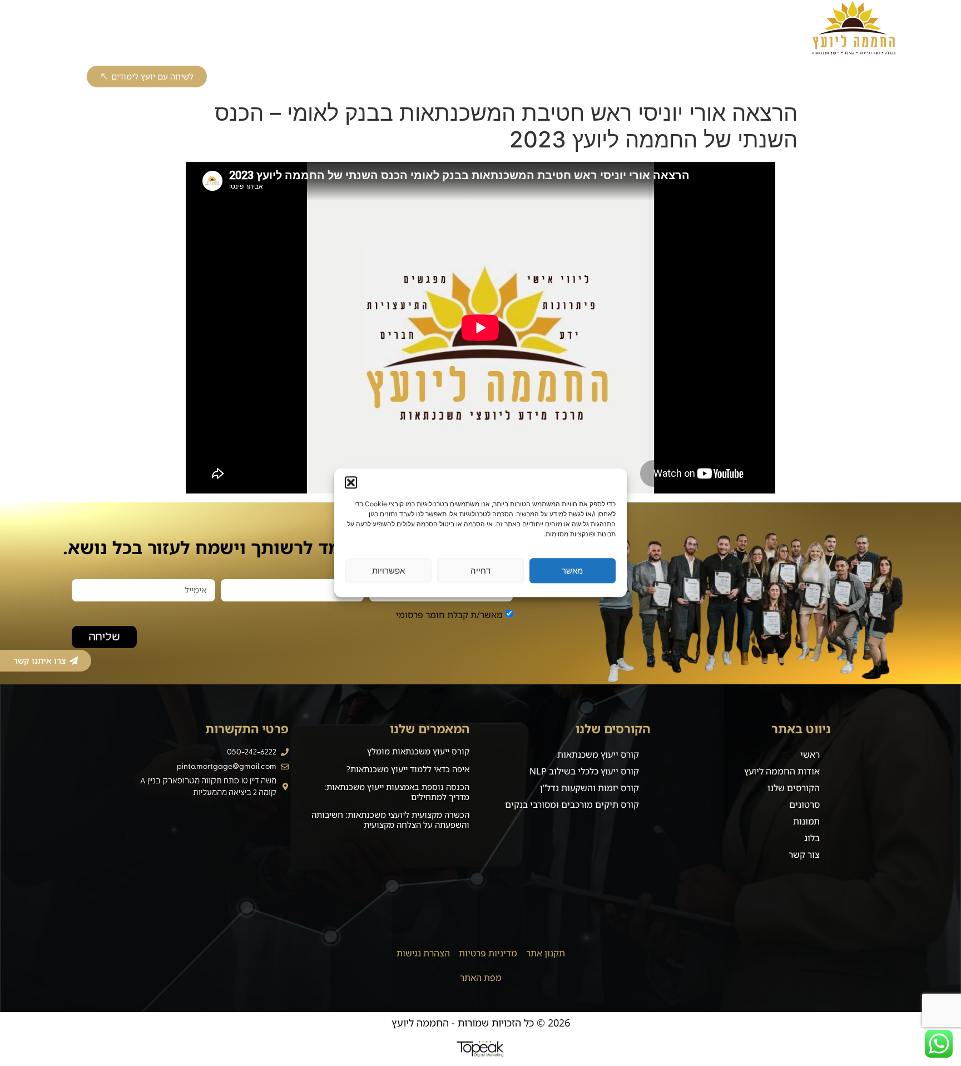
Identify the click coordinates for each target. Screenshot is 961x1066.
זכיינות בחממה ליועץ (510, 29)
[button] (350, 482)
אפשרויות (388, 570)
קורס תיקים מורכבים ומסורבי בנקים (314, 77)
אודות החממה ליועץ (664, 29)
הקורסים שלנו (793, 788)
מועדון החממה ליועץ (170, 29)
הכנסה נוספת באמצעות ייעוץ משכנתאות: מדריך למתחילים (396, 791)
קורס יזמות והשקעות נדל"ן (455, 77)
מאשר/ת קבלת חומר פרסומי (449, 614)
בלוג (593, 29)
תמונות (806, 821)
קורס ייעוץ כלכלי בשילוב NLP (585, 77)
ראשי (736, 29)
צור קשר (249, 29)
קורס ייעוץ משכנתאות (705, 77)
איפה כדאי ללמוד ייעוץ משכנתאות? (407, 768)
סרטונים (804, 804)
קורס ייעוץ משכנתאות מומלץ (418, 751)
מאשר (572, 570)
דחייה (480, 570)
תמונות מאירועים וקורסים (338, 29)
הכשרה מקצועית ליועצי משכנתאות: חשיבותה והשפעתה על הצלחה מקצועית (390, 819)
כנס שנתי (429, 29)
